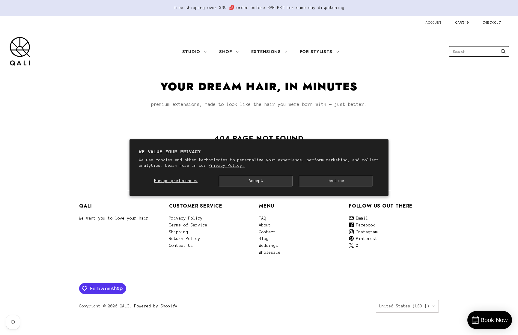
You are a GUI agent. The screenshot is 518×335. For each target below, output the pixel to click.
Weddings (268, 246)
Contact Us (181, 246)
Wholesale (270, 252)
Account (434, 22)
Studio (191, 52)
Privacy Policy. (227, 165)
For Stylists (316, 52)
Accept (256, 181)
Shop (225, 52)
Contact (267, 232)
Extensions (266, 52)
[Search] (503, 51)
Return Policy (184, 239)
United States (404, 306)
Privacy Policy (186, 218)
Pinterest (366, 239)
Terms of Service (188, 225)
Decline (336, 181)
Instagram (366, 232)
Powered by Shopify (155, 306)
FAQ (262, 218)
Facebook (364, 225)
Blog (264, 239)
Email (361, 218)
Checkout (492, 22)
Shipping (178, 232)
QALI (125, 306)
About (265, 225)
